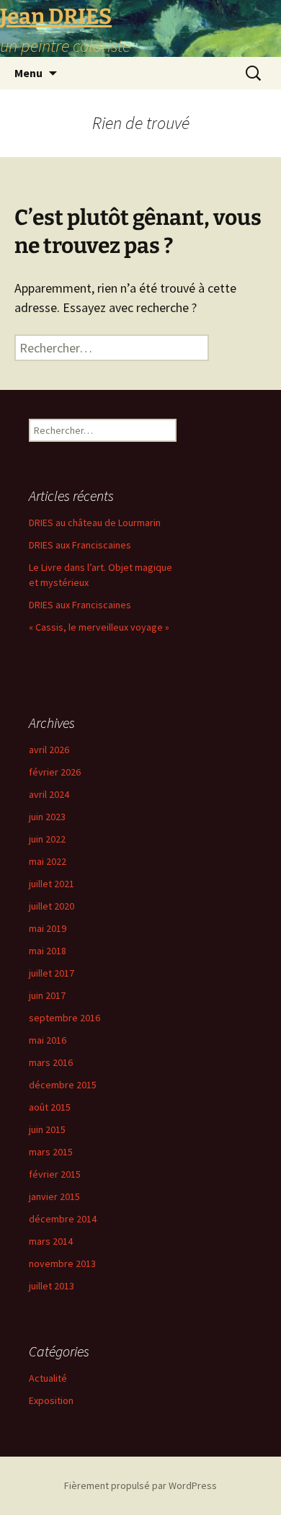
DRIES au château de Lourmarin (95, 522)
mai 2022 (47, 861)
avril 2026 (49, 749)
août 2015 (50, 1107)
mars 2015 (51, 1151)
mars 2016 (51, 1062)
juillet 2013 (51, 1285)
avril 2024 (49, 794)
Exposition (51, 1400)
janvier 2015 (54, 1196)
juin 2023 (47, 816)
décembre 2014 (63, 1218)
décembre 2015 (63, 1084)
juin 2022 (47, 838)
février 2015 (55, 1174)
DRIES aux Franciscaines (80, 544)
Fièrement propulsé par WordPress (140, 1485)
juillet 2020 (51, 905)
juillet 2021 (51, 883)
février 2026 (55, 771)
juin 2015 (47, 1129)
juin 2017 (47, 995)
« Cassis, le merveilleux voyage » (99, 627)
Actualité (48, 1378)
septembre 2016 (64, 1017)
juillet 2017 (51, 973)
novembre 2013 (62, 1263)
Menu (28, 73)
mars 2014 (51, 1241)
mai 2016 (47, 1040)
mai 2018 (47, 950)
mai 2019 (47, 928)
